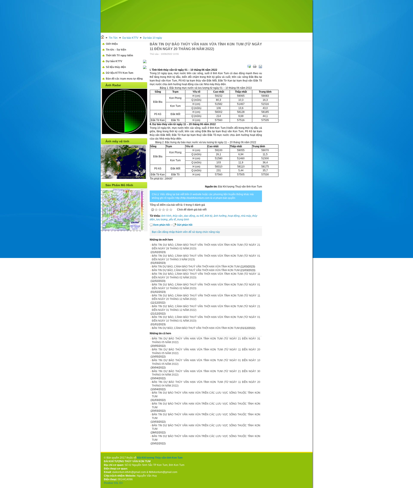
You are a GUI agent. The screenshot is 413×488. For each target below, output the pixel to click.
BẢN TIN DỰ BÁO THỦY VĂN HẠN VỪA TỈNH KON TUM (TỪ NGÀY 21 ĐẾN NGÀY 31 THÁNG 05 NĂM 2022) (206, 340)
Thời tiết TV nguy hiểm (119, 55)
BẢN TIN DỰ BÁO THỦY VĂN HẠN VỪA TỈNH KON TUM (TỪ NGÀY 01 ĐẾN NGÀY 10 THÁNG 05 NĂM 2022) (206, 362)
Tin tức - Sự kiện (116, 49)
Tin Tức (113, 37)
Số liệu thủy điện (116, 67)
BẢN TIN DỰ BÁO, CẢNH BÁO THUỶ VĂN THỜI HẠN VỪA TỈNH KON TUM (196, 266)
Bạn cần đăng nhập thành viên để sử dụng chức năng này (186, 231)
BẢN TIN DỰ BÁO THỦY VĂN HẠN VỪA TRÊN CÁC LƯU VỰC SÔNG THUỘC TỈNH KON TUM (206, 394)
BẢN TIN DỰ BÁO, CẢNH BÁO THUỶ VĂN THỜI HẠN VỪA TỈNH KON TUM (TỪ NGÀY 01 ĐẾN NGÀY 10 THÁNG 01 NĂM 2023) (206, 319)
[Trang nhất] (102, 37)
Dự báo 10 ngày (152, 37)
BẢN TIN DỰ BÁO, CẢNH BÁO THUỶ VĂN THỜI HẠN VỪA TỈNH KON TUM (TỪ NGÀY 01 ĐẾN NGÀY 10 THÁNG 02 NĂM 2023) (206, 286)
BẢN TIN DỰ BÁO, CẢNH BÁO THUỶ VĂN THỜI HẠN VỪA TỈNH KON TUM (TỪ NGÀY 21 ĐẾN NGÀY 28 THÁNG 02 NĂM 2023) (206, 246)
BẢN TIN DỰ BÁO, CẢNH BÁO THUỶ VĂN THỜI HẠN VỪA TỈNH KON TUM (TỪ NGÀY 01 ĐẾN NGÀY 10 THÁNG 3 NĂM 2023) (206, 257)
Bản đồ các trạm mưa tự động (124, 78)
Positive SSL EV (113, 483)
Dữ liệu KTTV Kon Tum (119, 72)
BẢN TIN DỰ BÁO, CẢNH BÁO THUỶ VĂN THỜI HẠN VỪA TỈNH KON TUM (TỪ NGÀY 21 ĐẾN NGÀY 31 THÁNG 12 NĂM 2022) (206, 308)
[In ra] (254, 66)
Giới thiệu (112, 43)
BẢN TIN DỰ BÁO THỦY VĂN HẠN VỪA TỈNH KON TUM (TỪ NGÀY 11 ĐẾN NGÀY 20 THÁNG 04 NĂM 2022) (206, 384)
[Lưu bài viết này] (260, 66)
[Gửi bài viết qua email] (249, 66)
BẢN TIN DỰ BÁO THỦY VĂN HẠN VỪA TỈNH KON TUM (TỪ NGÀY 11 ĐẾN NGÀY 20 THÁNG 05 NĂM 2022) (206, 351)
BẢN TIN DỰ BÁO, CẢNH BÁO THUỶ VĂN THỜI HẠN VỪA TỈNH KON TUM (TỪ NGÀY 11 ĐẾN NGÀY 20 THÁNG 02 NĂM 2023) (206, 275)
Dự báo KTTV (130, 37)
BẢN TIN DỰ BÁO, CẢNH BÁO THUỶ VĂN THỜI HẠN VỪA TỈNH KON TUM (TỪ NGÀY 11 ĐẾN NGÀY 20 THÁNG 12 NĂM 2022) (206, 297)
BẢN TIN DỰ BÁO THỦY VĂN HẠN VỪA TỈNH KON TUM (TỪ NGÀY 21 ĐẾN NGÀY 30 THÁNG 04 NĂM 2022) (206, 373)
